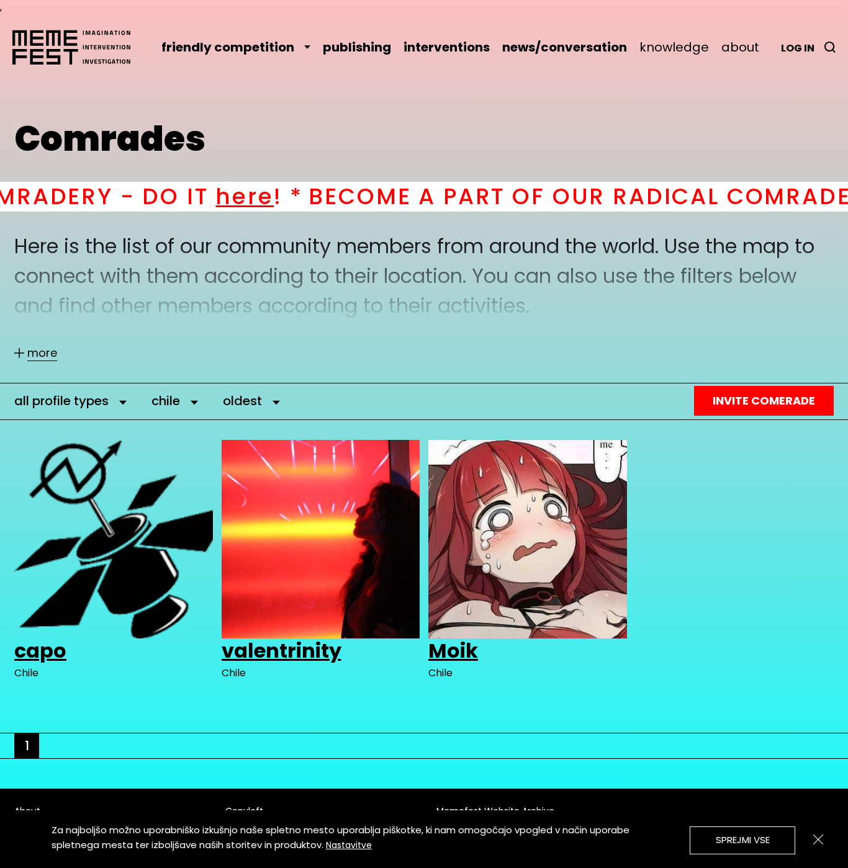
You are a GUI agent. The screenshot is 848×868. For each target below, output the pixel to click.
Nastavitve (349, 845)
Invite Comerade (764, 400)
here (165, 196)
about (740, 47)
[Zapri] (818, 839)
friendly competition (227, 47)
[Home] (77, 47)
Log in (797, 48)
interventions (447, 47)
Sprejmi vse (743, 839)
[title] (830, 47)
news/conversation (564, 47)
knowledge (674, 47)
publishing (357, 47)
